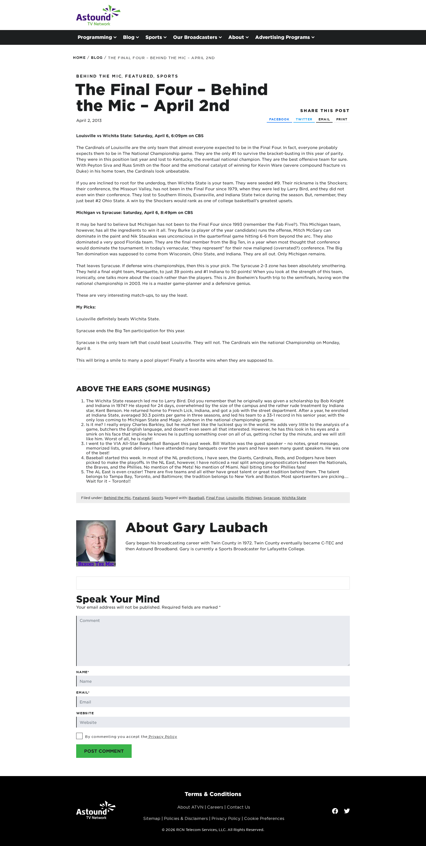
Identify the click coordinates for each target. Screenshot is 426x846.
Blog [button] (128, 37)
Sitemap (151, 818)
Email (324, 119)
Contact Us (238, 806)
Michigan (253, 497)
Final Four (215, 497)
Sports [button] (153, 37)
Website (85, 713)
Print (341, 119)
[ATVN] (98, 15)
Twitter (304, 119)
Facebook (279, 119)
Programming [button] (95, 37)
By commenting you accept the (131, 736)
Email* (83, 692)
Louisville (234, 497)
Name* (82, 672)
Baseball (196, 497)
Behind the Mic (99, 75)
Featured (139, 75)
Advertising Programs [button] (282, 37)
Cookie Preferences (264, 818)
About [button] (236, 37)
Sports (167, 75)
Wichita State (294, 497)
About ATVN (190, 806)
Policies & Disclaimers (186, 818)
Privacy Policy (162, 736)
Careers (215, 806)
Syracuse (272, 497)
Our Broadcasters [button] (195, 37)
